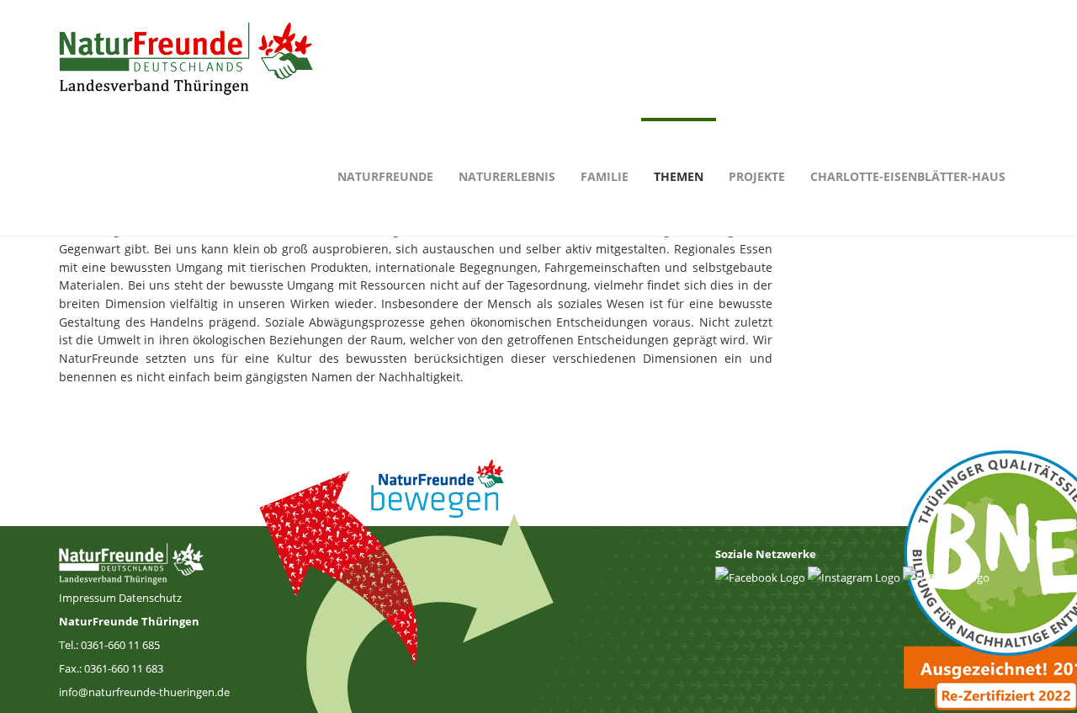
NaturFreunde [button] (385, 176)
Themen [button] (678, 176)
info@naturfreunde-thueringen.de (144, 692)
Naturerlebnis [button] (507, 176)
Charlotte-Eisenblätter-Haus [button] (907, 176)
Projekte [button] (757, 176)
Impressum (89, 597)
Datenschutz (150, 597)
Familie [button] (605, 176)
